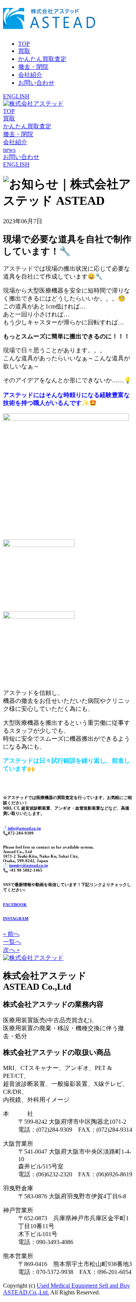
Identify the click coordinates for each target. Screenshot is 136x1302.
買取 (24, 51)
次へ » (11, 950)
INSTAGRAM (15, 918)
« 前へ (11, 934)
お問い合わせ (36, 82)
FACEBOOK (15, 904)
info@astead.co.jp (24, 828)
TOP (24, 43)
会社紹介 (30, 75)
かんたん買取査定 (42, 59)
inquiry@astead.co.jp (28, 865)
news (9, 149)
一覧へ (12, 942)
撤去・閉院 (33, 67)
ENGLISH (16, 96)
